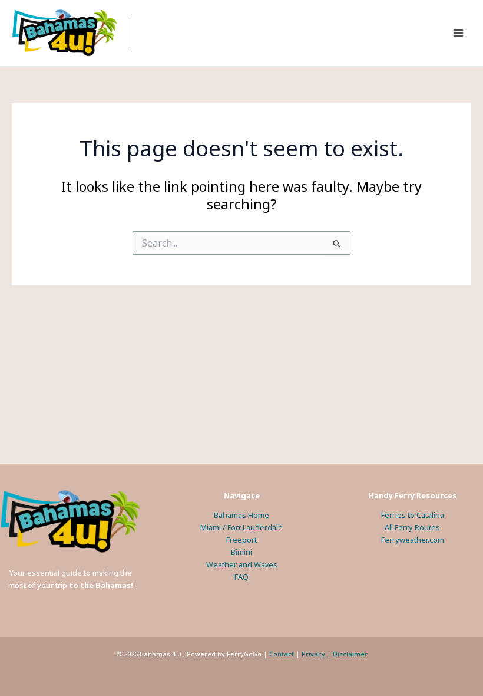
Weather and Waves (241, 564)
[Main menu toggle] (458, 32)
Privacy (313, 653)
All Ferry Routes (412, 527)
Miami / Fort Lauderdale (241, 527)
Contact (281, 653)
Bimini (241, 552)
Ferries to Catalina (412, 515)
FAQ (241, 577)
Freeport (241, 539)
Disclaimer (350, 653)
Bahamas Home (241, 515)
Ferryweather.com (412, 539)
